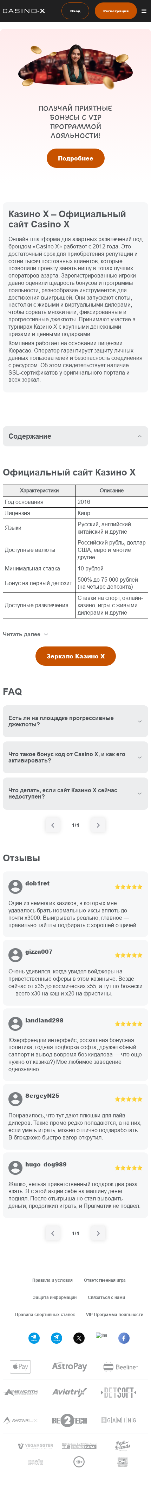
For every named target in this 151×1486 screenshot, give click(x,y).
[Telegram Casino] (57, 1338)
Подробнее (75, 158)
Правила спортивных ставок (45, 1314)
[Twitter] (79, 1338)
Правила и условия (52, 1280)
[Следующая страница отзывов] (98, 1233)
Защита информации (55, 1297)
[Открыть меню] (144, 11)
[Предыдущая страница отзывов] (53, 1233)
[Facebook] (124, 1338)
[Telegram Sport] (34, 1338)
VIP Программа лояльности (114, 1314)
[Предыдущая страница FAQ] (53, 825)
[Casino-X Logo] (22, 11)
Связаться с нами (106, 1297)
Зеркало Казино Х (76, 656)
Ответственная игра (105, 1280)
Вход (75, 10)
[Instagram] (101, 1338)
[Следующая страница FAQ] (98, 825)
